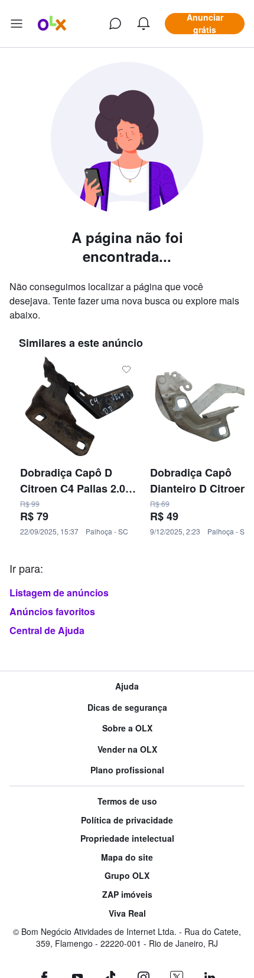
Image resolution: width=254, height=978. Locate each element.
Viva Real (127, 913)
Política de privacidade (127, 820)
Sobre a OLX (127, 728)
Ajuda (127, 686)
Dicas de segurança (127, 707)
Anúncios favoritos (52, 611)
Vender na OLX (127, 749)
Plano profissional (127, 770)
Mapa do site (127, 857)
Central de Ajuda (46, 630)
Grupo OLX (127, 875)
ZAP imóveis (127, 894)
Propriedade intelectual (127, 838)
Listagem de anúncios (59, 592)
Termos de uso (127, 801)
